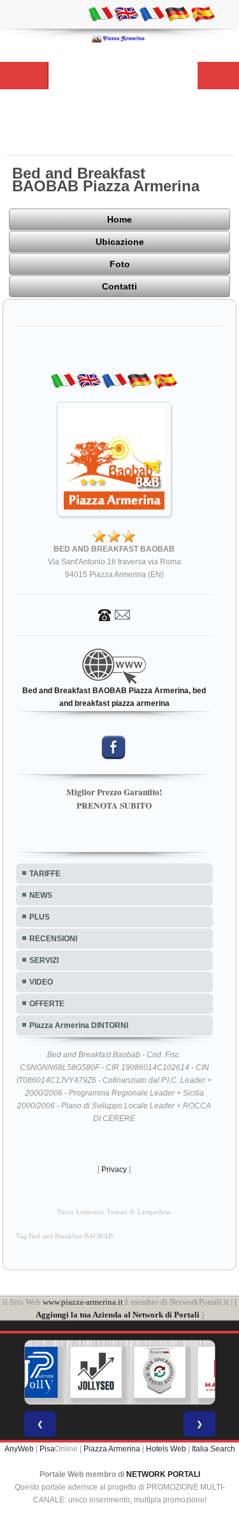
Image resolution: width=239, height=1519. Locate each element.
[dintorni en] (126, 13)
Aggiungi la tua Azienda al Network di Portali (117, 1314)
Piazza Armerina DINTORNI (78, 1025)
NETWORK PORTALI (163, 1474)
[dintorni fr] (151, 13)
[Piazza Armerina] (119, 38)
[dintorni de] (177, 13)
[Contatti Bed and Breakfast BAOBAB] (114, 614)
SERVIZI (44, 960)
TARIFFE (45, 873)
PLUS (39, 917)
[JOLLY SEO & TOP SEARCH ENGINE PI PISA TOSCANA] (95, 1372)
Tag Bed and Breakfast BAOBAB (64, 1236)
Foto (120, 264)
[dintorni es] (202, 13)
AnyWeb (19, 1448)
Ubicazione (120, 242)
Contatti (119, 286)
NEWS (40, 895)
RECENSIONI (53, 938)
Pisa (47, 1448)
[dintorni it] (100, 13)
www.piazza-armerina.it (83, 1302)
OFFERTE (46, 1003)
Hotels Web (166, 1448)
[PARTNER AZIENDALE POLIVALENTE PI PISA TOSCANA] (31, 1372)
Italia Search (213, 1448)
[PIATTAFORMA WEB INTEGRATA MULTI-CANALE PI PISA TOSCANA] (159, 1372)
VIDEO (41, 982)
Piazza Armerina (111, 1448)
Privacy (114, 1169)
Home (119, 219)
